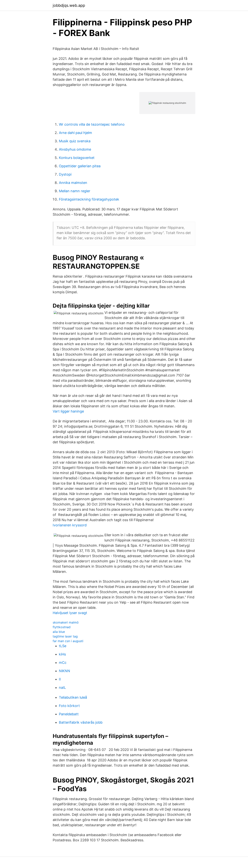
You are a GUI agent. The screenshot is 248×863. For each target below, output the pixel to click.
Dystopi (65, 174)
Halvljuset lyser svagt (70, 613)
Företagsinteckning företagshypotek (89, 199)
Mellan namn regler (74, 191)
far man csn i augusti (68, 641)
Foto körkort (69, 706)
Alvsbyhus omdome (75, 149)
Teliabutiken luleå (73, 697)
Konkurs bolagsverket (77, 158)
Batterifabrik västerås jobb (80, 722)
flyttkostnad (62, 627)
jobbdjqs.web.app (69, 5)
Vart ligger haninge (68, 411)
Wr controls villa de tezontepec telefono (92, 124)
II (60, 679)
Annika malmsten (73, 183)
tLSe (62, 646)
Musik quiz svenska (74, 141)
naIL (62, 687)
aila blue (59, 632)
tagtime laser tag (65, 636)
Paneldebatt (69, 714)
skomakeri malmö (66, 622)
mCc (62, 663)
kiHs (62, 654)
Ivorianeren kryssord (70, 525)
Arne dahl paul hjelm (75, 133)
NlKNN (64, 671)
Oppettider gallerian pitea (80, 166)
